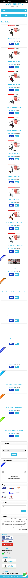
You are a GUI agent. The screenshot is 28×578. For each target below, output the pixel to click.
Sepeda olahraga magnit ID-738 (14, 384)
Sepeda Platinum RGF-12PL (14, 107)
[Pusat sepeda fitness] (14, 357)
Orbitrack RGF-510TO (14, 153)
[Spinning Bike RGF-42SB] (14, 59)
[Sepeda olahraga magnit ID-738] (14, 380)
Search (13, 454)
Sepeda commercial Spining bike (14, 407)
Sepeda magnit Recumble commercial (14, 338)
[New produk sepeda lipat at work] (14, 428)
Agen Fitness (14, 4)
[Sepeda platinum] (14, 263)
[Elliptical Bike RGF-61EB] (14, 174)
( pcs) (7, 1)
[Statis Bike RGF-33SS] (14, 197)
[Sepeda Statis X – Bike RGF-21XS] (14, 243)
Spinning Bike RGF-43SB (14, 38)
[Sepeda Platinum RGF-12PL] (14, 105)
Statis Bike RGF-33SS (14, 199)
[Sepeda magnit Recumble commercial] (14, 335)
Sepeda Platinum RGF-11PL (14, 130)
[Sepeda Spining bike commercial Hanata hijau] (14, 289)
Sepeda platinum (14, 268)
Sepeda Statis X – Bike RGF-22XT (14, 222)
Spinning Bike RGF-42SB (14, 61)
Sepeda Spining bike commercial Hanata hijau (14, 291)
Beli (17, 43)
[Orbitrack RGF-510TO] (14, 151)
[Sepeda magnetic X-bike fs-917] (14, 311)
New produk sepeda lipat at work (14, 430)
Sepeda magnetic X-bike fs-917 (14, 315)
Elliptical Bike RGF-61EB (14, 176)
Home (2, 20)
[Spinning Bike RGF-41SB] (14, 82)
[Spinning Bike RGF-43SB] (14, 35)
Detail (12, 43)
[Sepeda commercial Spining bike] (14, 405)
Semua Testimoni (22, 529)
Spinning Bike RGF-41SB (14, 84)
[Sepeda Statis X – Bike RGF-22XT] (14, 220)
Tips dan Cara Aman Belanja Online (10, 573)
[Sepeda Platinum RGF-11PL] (14, 128)
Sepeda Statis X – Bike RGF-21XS (14, 245)
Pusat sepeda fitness (14, 361)
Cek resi (23, 510)
